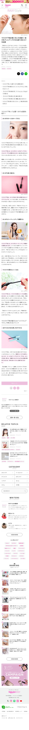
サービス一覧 (4, 717)
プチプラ (15, 553)
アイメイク (9, 66)
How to (3, 68)
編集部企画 (21, 543)
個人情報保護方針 (10, 711)
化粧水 (7, 556)
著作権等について (18, 711)
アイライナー (10, 461)
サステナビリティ (19, 717)
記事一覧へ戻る (14, 417)
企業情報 (3, 711)
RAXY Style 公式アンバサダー (8, 449)
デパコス (21, 556)
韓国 (8, 437)
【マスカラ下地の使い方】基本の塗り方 (12, 96)
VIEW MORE (14, 535)
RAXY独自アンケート (19, 461)
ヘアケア (3, 481)
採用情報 (25, 711)
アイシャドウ (21, 548)
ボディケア (18, 476)
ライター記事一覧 (14, 411)
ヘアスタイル (21, 550)
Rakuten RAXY (8, 6)
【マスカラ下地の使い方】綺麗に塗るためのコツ (14, 99)
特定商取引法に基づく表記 (14, 697)
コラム (3, 485)
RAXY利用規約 (8, 695)
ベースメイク (19, 472)
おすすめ (4, 461)
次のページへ (15, 383)
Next (25, 391)
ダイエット (14, 556)
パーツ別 (13, 437)
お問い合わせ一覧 (11, 717)
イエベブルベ (7, 553)
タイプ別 (22, 558)
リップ (13, 550)
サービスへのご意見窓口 (17, 695)
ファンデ (6, 558)
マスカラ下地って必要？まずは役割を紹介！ (13, 84)
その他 (17, 485)
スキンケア (4, 472)
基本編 (21, 545)
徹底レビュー (7, 548)
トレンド (7, 550)
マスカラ (9, 68)
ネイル (17, 481)
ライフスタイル (14, 558)
